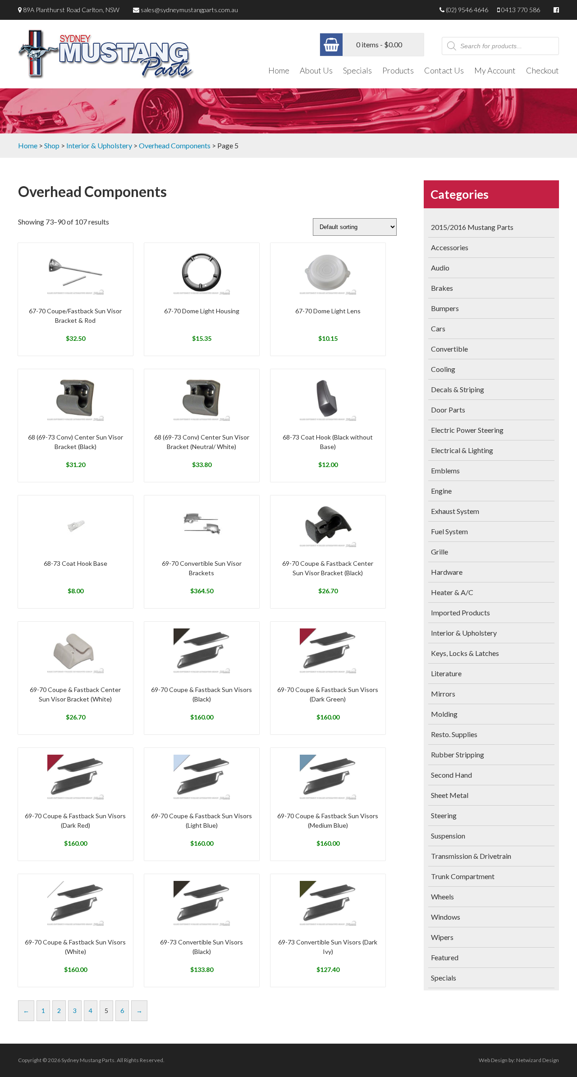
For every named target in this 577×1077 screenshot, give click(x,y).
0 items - (379, 44)
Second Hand (451, 774)
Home (278, 70)
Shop (52, 145)
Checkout (542, 70)
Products (398, 70)
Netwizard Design (537, 1060)
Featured (444, 957)
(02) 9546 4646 (467, 10)
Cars (438, 328)
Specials (357, 70)
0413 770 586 (520, 10)
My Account (495, 70)
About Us (316, 70)
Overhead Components (175, 145)
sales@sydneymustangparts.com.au (189, 10)
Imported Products (460, 612)
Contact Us (444, 70)
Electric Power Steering (467, 430)
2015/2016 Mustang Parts (472, 227)
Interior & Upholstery (99, 145)
